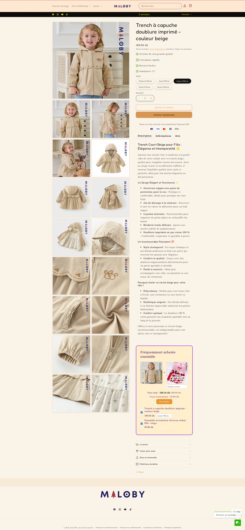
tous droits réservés (85, 527)
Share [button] (141, 472)
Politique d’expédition (172, 527)
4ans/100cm (182, 81)
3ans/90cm (165, 82)
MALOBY (73, 527)
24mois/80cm (147, 82)
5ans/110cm (146, 88)
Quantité (140, 93)
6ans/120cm (164, 88)
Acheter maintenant (164, 114)
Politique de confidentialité (130, 527)
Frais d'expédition (157, 49)
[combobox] (160, 6)
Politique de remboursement (107, 527)
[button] (81, 6)
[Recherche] (179, 6)
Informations (163, 136)
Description (145, 135)
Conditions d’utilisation (152, 527)
